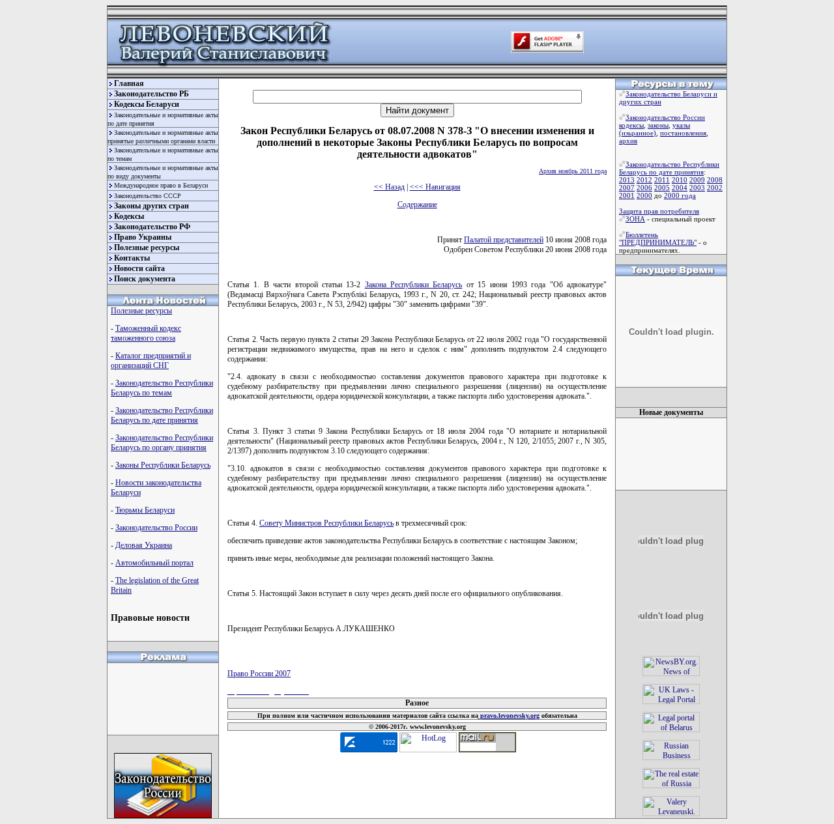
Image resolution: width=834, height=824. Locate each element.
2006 (644, 188)
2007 (627, 188)
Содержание (417, 204)
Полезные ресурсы (146, 247)
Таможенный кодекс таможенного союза (146, 333)
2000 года (680, 195)
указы (681, 125)
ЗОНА (635, 219)
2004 (679, 188)
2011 (662, 180)
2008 (715, 180)
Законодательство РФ (152, 226)
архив (628, 141)
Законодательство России (156, 527)
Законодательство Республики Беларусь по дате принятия (162, 415)
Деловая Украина (143, 545)
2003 (697, 188)
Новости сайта (139, 268)
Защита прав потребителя (659, 211)
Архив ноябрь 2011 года (573, 171)
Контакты (132, 258)
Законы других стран (151, 205)
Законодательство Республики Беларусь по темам (162, 387)
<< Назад (389, 187)
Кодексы (129, 216)
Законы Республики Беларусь (162, 465)
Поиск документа (144, 278)
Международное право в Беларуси (161, 185)
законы (658, 125)
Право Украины (142, 237)
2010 (679, 180)
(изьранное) (637, 133)
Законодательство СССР (147, 195)
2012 (644, 180)
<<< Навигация (435, 187)
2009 (697, 180)
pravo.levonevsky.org (508, 715)
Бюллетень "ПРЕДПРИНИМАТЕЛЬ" (658, 238)
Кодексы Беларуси (146, 104)
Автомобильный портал (154, 562)
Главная (129, 83)
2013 (627, 180)
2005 (662, 188)
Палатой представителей (503, 239)
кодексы (631, 125)
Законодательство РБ (151, 93)
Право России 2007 (259, 673)
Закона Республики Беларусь (414, 284)
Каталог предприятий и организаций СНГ (151, 360)
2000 (644, 195)
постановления (683, 133)
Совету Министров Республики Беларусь (326, 523)
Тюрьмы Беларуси (145, 510)
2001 (627, 195)
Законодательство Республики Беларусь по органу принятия (162, 442)
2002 (715, 188)
